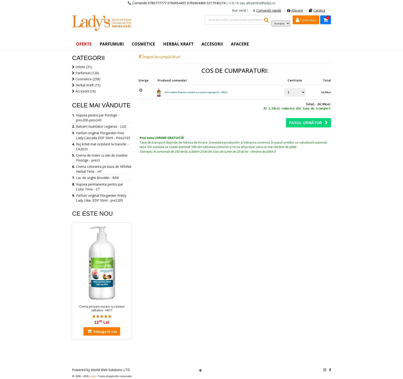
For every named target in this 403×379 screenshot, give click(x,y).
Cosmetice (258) (88, 79)
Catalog (319, 10)
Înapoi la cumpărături (161, 57)
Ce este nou (92, 213)
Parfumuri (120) (87, 73)
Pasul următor (307, 123)
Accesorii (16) (86, 91)
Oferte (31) (84, 67)
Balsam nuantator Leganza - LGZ (101, 126)
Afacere (297, 10)
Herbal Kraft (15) (88, 85)
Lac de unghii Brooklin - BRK (97, 177)
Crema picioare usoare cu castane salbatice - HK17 (102, 308)
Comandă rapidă (268, 10)
